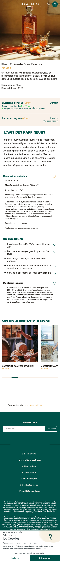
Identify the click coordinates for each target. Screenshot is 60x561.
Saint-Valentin (51, 526)
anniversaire (42, 526)
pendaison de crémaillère (11, 528)
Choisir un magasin (50, 121)
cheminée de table (13, 517)
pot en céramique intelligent (31, 517)
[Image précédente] (41, 55)
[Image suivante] (56, 55)
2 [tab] (49, 55)
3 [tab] (51, 55)
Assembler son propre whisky (18, 366)
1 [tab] (46, 55)
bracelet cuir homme (37, 519)
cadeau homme (11, 504)
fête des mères (32, 526)
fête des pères (22, 526)
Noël (14, 526)
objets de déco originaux (20, 521)
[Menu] (4, 4)
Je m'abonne (51, 429)
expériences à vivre (10, 507)
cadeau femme (30, 504)
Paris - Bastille (47, 511)
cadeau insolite (43, 504)
